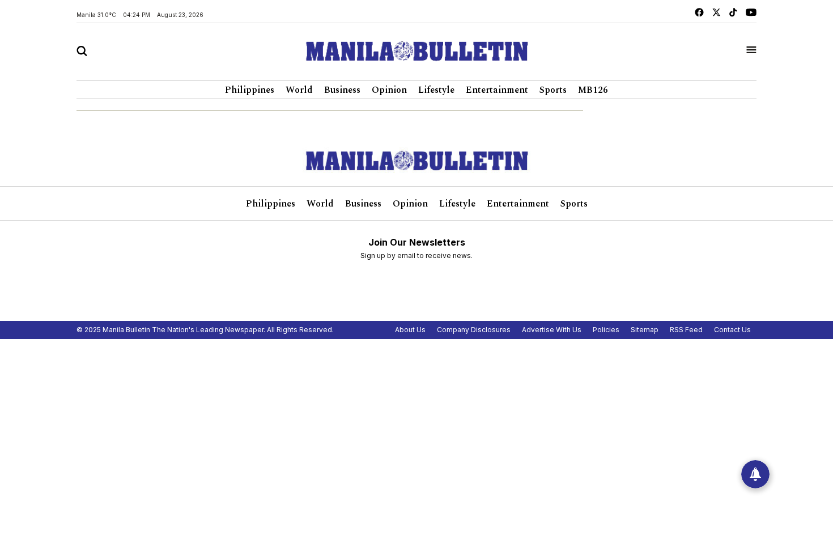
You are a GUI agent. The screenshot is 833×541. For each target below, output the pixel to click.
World (299, 90)
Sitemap (644, 329)
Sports (553, 90)
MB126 (593, 90)
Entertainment (497, 90)
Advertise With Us (551, 329)
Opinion (389, 90)
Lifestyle (436, 90)
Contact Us (732, 329)
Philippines (249, 90)
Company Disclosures (474, 329)
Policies (606, 329)
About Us (410, 329)
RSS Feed (686, 329)
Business (342, 90)
